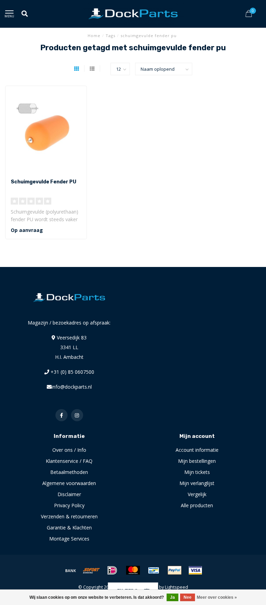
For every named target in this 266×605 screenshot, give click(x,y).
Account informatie (197, 450)
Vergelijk (197, 494)
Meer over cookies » (217, 597)
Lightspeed (176, 587)
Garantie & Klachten (69, 527)
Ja (172, 597)
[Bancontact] (153, 570)
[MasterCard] (133, 570)
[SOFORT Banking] (91, 570)
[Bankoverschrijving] (70, 570)
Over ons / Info (69, 450)
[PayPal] (174, 570)
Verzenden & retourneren (69, 516)
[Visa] (195, 570)
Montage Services (69, 538)
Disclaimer (69, 494)
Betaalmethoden (69, 472)
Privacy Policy (69, 505)
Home (94, 35)
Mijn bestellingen (197, 461)
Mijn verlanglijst (196, 483)
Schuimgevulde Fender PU (43, 182)
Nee (188, 597)
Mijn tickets (197, 472)
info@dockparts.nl (72, 386)
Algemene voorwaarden (69, 483)
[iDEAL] (112, 570)
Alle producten (197, 505)
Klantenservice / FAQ (69, 461)
